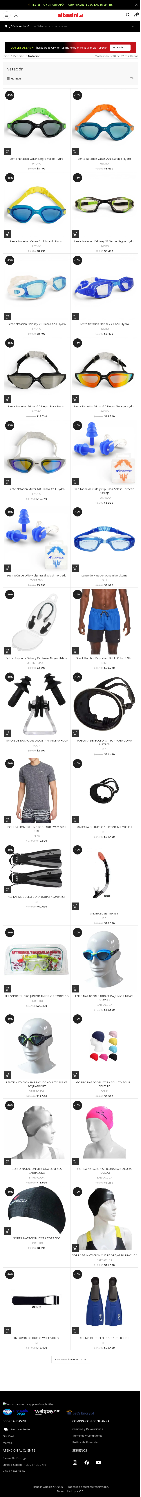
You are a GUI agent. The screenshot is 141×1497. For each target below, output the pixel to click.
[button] (7, 151)
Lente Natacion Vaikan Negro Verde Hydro (37, 158)
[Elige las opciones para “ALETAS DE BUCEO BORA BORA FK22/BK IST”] (7, 889)
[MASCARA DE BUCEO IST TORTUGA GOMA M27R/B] (104, 704)
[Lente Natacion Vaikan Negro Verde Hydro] (37, 122)
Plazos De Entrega (14, 1458)
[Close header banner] (136, 5)
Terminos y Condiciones (87, 1435)
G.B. (81, 1491)
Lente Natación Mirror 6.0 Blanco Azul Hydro (37, 489)
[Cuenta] (16, 15)
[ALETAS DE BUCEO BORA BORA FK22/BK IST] (37, 868)
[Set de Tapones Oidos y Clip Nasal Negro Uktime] (37, 621)
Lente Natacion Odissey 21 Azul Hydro (104, 324)
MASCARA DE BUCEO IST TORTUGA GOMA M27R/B (104, 742)
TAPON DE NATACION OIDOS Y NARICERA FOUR (36, 740)
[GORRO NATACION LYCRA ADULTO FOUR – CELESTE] (104, 1046)
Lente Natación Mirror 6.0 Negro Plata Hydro (36, 406)
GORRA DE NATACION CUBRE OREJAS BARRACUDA (104, 1255)
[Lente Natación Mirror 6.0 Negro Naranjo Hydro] (104, 370)
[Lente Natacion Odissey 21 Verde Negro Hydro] (104, 205)
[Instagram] (74, 1461)
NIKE (104, 663)
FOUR (36, 745)
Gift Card (8, 1436)
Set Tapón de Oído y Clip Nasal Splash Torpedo (36, 575)
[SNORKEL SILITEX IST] (104, 877)
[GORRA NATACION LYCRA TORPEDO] (37, 1210)
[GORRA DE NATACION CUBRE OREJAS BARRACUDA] (104, 1219)
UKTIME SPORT (36, 663)
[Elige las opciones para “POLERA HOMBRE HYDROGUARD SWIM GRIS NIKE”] (7, 819)
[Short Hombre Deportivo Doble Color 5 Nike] (104, 621)
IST (104, 749)
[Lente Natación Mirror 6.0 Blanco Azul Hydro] (37, 453)
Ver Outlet (120, 47)
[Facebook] (86, 1461)
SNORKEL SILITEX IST (104, 913)
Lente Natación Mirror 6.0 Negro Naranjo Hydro (104, 406)
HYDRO (36, 163)
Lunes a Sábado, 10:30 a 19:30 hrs (24, 1464)
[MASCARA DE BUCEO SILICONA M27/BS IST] (104, 791)
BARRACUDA (104, 1004)
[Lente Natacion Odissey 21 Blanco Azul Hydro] (37, 287)
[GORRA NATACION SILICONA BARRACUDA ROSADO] (104, 1132)
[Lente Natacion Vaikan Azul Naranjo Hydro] (104, 122)
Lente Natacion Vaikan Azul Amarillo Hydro (36, 241)
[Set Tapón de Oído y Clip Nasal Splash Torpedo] (37, 539)
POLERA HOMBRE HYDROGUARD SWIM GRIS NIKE (36, 829)
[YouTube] (98, 1461)
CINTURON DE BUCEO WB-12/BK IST (36, 1338)
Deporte (18, 56)
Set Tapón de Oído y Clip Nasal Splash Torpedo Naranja (104, 491)
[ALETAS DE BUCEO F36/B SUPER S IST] (104, 1301)
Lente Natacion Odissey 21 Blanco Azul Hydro (37, 324)
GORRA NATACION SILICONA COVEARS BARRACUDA (37, 1170)
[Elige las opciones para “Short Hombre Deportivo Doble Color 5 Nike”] (75, 650)
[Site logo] (70, 15)
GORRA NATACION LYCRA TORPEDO (36, 1238)
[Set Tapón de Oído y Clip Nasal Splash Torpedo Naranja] (104, 453)
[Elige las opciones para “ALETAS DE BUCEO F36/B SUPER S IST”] (75, 1330)
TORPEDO (104, 497)
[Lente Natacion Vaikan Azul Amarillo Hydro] (37, 205)
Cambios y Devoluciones (87, 1429)
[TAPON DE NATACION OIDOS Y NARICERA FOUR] (37, 704)
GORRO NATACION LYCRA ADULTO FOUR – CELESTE (104, 1084)
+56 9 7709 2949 (14, 1471)
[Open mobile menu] (6, 15)
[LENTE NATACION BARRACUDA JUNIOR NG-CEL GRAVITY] (104, 959)
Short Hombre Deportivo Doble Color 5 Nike (104, 658)
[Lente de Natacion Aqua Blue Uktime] (104, 539)
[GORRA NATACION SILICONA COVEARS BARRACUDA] (37, 1132)
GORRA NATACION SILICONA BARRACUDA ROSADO (104, 1170)
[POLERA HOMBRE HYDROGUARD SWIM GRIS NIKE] (37, 791)
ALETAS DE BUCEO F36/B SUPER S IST (104, 1338)
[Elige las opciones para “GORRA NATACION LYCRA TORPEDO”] (7, 1231)
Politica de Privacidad (85, 1442)
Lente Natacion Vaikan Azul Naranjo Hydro (104, 158)
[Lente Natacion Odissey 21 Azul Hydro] (104, 287)
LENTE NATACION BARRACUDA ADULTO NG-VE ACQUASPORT (36, 1084)
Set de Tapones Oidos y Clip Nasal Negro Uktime (37, 658)
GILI (104, 580)
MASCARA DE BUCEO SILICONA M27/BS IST (104, 827)
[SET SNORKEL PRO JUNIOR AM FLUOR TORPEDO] (37, 959)
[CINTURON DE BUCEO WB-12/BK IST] (37, 1301)
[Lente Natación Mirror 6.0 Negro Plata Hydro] (37, 370)
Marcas (7, 1443)
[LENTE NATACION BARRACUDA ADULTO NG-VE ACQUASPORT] (37, 1046)
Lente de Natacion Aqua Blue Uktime (104, 575)
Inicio (6, 56)
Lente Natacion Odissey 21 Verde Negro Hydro (104, 241)
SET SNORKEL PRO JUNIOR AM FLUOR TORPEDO (37, 996)
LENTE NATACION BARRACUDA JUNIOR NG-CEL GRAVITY (104, 998)
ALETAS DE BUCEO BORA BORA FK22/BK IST (37, 896)
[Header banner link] (70, 5)
